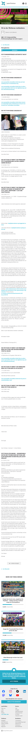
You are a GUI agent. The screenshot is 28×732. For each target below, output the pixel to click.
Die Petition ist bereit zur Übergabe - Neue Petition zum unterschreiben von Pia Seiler (13, 349)
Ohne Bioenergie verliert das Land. (13, 657)
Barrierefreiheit (18, 726)
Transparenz (18, 720)
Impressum (17, 725)
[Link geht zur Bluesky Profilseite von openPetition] (10, 695)
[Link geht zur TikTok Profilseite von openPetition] (17, 691)
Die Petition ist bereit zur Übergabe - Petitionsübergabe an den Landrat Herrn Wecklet (13, 161)
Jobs (2, 709)
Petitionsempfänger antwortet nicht (14, 54)
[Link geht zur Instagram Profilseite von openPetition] (10, 691)
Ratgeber (3, 720)
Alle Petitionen (4, 722)
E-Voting (17, 714)
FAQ (16, 708)
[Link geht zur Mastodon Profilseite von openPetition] (3, 695)
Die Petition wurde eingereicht (11, 77)
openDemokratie (19, 711)
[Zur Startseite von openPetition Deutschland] (8, 3)
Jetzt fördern (14, 681)
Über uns (3, 708)
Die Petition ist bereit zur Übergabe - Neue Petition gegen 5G (13, 386)
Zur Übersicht (6, 44)
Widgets (17, 709)
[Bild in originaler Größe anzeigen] (14, 129)
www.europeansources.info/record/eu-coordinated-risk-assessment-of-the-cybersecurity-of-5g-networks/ (14, 290)
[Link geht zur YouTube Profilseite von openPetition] (17, 695)
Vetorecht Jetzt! (18, 715)
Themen (3, 725)
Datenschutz (18, 723)
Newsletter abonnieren (14, 701)
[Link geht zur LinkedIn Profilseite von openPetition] (24, 691)
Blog (2, 711)
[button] (23, 4)
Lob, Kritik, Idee (5, 714)
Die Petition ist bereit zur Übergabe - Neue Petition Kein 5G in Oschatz (13, 367)
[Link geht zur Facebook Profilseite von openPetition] (3, 691)
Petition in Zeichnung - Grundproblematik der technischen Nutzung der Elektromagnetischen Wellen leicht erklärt (13, 456)
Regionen (3, 726)
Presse (2, 712)
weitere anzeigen (15, 563)
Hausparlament (18, 712)
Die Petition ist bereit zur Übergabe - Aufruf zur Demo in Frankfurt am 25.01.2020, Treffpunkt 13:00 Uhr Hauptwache (13, 190)
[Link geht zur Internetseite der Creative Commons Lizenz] (2, 730)
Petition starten (4, 723)
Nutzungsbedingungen (20, 722)
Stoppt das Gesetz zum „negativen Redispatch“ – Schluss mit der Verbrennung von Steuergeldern (13, 600)
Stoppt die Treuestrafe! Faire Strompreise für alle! (13, 629)
